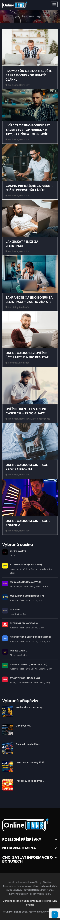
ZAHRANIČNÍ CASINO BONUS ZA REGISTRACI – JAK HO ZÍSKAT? (29, 299)
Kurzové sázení (17, 569)
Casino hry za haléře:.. (28, 744)
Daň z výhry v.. (24, 725)
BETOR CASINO (18, 550)
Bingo (19, 586)
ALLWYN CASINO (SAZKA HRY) (26, 564)
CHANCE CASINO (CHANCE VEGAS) (29, 664)
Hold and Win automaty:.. (30, 707)
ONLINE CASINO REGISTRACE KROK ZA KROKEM (27, 467)
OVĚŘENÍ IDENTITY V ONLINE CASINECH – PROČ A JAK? (26, 411)
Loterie (47, 569)
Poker (13, 682)
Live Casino (32, 569)
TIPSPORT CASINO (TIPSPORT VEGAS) (30, 637)
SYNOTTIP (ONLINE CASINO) (25, 678)
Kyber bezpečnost (40, 418)
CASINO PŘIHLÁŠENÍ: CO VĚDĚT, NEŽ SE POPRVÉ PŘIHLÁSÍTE (29, 188)
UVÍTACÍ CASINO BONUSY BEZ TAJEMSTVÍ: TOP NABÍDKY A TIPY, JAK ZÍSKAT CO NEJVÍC (28, 129)
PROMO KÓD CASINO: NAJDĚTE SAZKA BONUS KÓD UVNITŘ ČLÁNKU (29, 75)
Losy (41, 569)
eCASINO (15, 609)
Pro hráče (13, 85)
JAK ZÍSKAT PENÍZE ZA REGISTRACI (22, 243)
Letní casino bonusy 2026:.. (31, 762)
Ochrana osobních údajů (16, 900)
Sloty (12, 555)
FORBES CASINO (18, 650)
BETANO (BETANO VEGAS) (24, 623)
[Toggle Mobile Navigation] (54, 4)
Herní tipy (24, 85)
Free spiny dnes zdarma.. (30, 780)
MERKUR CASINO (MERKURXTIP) (27, 595)
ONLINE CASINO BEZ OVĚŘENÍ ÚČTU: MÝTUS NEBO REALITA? (27, 355)
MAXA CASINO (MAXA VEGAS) (26, 582)
